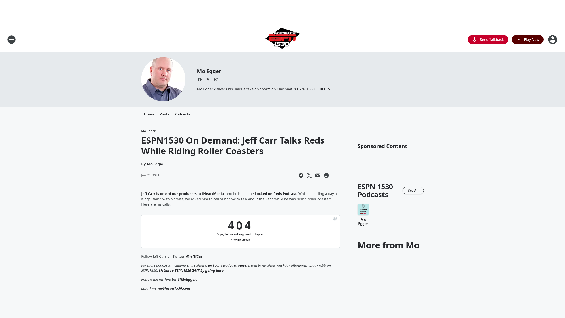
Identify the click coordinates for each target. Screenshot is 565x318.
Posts (164, 114)
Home (149, 114)
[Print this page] (326, 175)
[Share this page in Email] (318, 175)
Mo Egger (209, 71)
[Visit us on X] (208, 79)
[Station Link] (282, 39)
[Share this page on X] (309, 175)
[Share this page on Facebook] (301, 175)
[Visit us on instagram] (216, 79)
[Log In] (553, 39)
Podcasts (182, 114)
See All (413, 190)
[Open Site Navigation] (11, 39)
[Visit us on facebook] (199, 79)
